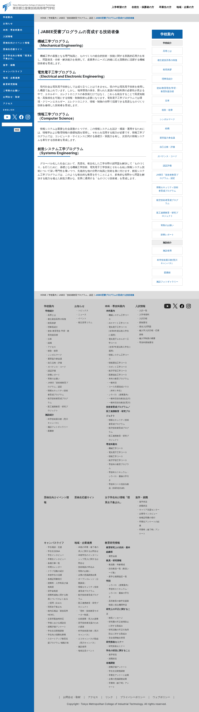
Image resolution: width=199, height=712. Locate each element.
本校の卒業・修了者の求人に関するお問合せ (88, 549)
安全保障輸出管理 (117, 638)
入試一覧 (143, 310)
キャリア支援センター (149, 510)
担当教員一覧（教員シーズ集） (119, 570)
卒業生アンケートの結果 (149, 523)
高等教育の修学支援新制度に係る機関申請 (119, 603)
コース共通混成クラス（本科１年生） (119, 389)
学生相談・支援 (55, 547)
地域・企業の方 (185, 7)
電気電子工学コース (118, 452)
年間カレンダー (55, 567)
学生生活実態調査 (56, 631)
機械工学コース (116, 448)
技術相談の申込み (86, 567)
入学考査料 (144, 314)
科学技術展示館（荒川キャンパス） (58, 421)
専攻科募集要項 (146, 342)
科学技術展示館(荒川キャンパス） (167, 262)
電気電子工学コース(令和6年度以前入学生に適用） (119, 331)
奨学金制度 (53, 591)
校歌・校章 (167, 110)
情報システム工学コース (119, 357)
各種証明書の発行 (147, 517)
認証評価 (167, 165)
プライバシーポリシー (132, 697)
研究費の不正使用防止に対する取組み (119, 624)
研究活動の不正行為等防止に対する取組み (119, 632)
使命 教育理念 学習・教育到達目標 (58, 333)
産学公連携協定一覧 (118, 576)
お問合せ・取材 (11, 97)
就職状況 (143, 506)
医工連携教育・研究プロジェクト (167, 214)
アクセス (8, 103)
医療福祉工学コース (118, 375)
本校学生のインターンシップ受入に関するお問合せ (88, 559)
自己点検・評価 (167, 147)
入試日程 (143, 318)
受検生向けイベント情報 (16, 43)
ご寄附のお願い (11, 90)
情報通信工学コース (118, 363)
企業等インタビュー (148, 514)
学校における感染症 (57, 623)
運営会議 (113, 556)
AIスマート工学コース (119, 323)
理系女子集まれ (55, 607)
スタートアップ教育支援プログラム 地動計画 (58, 641)
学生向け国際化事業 (57, 634)
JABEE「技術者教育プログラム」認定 (76, 18)
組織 (167, 128)
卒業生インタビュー (57, 559)
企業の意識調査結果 (87, 575)
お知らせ (8, 23)
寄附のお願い (167, 225)
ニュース (82, 314)
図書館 (167, 272)
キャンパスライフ (12, 71)
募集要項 (143, 322)
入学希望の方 (119, 7)
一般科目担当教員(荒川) (119, 402)
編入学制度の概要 (147, 338)
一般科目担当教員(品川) (119, 398)
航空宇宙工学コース (118, 371)
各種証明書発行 (55, 579)
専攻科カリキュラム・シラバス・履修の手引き (119, 476)
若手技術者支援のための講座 (88, 625)
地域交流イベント (86, 651)
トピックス (83, 310)
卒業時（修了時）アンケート (149, 531)
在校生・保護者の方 (143, 7)
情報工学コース (116, 456)
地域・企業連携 (11, 78)
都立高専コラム (85, 322)
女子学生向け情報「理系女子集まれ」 (17, 57)
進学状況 (143, 502)
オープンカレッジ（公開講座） (88, 581)
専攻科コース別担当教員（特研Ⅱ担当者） (119, 486)
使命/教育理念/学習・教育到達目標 (167, 90)
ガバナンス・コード (167, 156)
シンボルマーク (167, 119)
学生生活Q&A (54, 551)
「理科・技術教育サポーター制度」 (88, 613)
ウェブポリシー (161, 697)
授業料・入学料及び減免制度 (58, 585)
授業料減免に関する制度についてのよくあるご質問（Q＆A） (58, 599)
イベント (82, 318)
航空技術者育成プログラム (167, 202)
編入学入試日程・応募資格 (149, 332)
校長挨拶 (167, 69)
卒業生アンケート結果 (119, 675)
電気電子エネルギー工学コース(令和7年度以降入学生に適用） (120, 345)
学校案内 (8, 17)
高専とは (167, 51)
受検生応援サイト (12, 49)
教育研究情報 (10, 84)
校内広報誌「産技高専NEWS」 (58, 613)
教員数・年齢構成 (117, 564)
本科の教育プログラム (119, 378)
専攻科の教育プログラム (119, 466)
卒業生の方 (165, 7)
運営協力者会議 (167, 137)
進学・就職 (9, 65)
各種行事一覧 (54, 563)
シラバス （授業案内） (119, 394)
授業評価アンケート (57, 627)
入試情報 (8, 36)
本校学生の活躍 (55, 575)
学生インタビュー (56, 555)
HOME (43, 18)
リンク (109, 697)
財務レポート (167, 234)
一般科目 (113, 382)
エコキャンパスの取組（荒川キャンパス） (88, 641)
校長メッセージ (116, 618)
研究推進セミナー (117, 646)
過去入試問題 (145, 326)
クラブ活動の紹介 (56, 571)
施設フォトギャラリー (167, 281)
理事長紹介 (167, 78)
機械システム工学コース (119, 317)
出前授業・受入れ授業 (88, 619)
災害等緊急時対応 (56, 619)
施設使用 (167, 250)
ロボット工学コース (118, 367)
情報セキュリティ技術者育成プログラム (167, 189)
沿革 (167, 100)
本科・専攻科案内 (12, 30)
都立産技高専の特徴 (167, 60)
